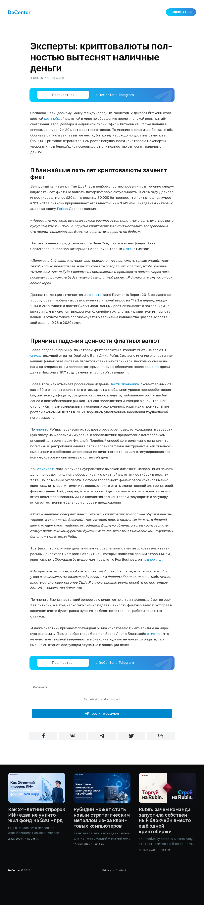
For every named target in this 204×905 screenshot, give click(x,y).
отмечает (45, 469)
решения (152, 367)
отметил (154, 634)
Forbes (62, 209)
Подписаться (181, 12)
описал (36, 356)
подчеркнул (152, 559)
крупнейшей (54, 119)
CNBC (128, 249)
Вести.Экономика (124, 384)
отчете (95, 295)
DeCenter (14, 870)
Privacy (107, 870)
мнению (42, 429)
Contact (121, 870)
